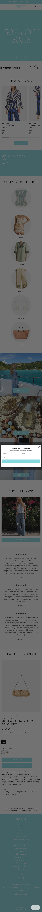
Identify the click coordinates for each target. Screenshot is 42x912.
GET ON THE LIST (21, 461)
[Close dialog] (39, 446)
